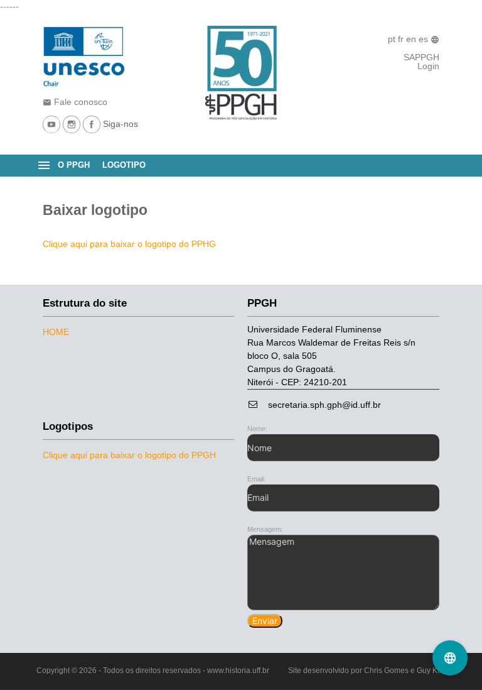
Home (56, 332)
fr (402, 39)
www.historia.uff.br (238, 670)
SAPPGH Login (421, 61)
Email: (256, 479)
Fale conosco (75, 102)
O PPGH (74, 165)
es (425, 39)
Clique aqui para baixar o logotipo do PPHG (129, 244)
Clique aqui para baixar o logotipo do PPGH (129, 455)
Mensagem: (265, 529)
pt (393, 39)
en (412, 39)
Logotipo (124, 165)
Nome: (257, 428)
